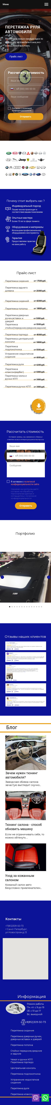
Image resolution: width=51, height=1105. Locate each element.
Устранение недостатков (25, 1079)
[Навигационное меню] (46, 4)
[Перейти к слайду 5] (19, 606)
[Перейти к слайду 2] (12, 606)
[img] (25, 753)
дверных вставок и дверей (26, 1039)
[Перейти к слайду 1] (9, 606)
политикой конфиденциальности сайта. (25, 483)
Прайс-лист (16, 56)
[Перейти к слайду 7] (24, 606)
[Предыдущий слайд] (2, 577)
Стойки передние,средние (26, 1051)
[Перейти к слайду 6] (21, 606)
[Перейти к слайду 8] (26, 606)
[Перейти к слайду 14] (41, 606)
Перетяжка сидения (22, 1030)
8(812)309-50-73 (36, 1022)
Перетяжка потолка (22, 1045)
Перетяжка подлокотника (25, 1074)
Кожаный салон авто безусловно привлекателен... (23, 886)
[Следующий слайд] (48, 577)
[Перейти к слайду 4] (17, 606)
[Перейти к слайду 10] (31, 606)
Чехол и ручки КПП (22, 1059)
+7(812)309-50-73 (14, 926)
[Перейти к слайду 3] (14, 606)
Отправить (25, 116)
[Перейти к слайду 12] (36, 606)
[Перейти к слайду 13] (39, 606)
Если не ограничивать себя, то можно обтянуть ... (24, 836)
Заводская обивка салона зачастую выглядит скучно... (23, 783)
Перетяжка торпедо (22, 1062)
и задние (16, 1053)
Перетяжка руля (20, 1088)
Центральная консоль (23, 1068)
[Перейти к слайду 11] (34, 606)
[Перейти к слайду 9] (29, 606)
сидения (16, 1082)
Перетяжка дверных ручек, (26, 1036)
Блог (11, 727)
